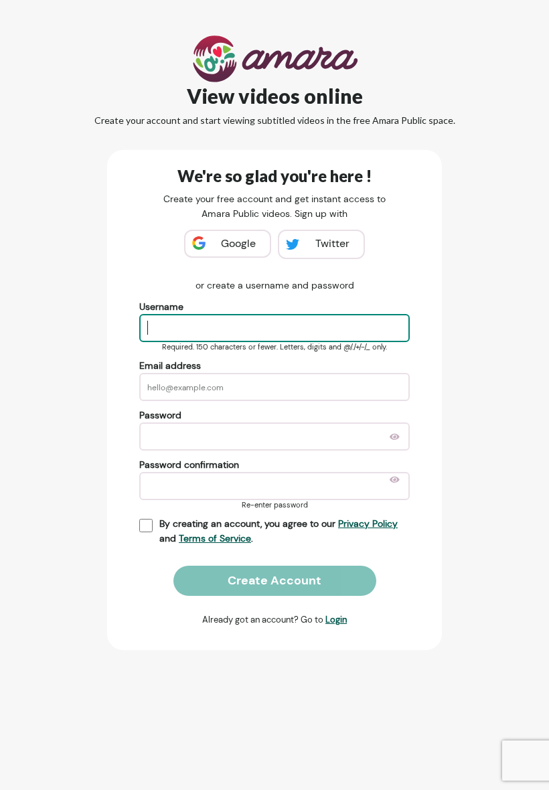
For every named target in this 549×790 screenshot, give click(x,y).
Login (336, 619)
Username (161, 307)
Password (160, 415)
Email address (170, 366)
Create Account (274, 580)
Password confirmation (189, 465)
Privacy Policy (368, 524)
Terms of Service (215, 538)
